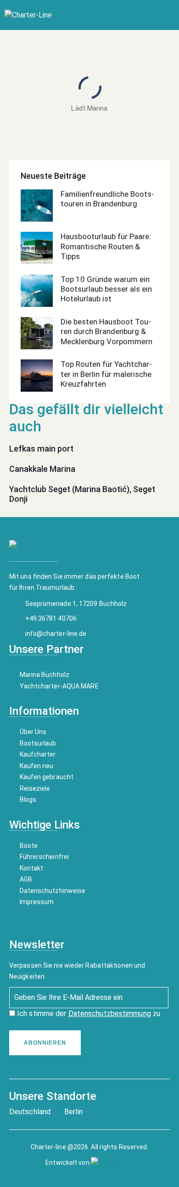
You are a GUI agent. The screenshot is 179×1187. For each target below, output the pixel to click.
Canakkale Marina (42, 469)
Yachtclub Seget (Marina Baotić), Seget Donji (82, 494)
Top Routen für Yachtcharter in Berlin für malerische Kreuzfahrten (106, 373)
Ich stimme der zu (87, 1013)
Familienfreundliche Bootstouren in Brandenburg (107, 198)
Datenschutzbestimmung (109, 1013)
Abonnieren (45, 1043)
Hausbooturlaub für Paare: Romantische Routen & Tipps (106, 246)
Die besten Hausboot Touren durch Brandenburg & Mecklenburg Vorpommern (106, 331)
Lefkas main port (41, 448)
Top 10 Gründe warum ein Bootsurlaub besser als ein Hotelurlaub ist (106, 289)
